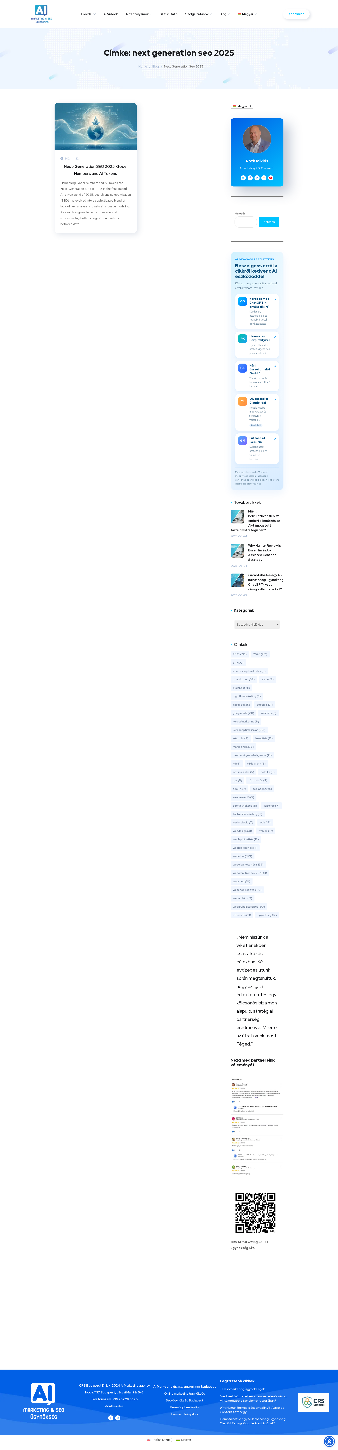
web (265, 822)
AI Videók (110, 14)
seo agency (262, 789)
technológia (243, 822)
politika (268, 772)
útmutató (242, 915)
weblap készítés (246, 839)
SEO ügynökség (188, 1387)
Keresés (240, 213)
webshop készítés (247, 890)
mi (236, 763)
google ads (243, 713)
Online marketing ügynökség (184, 1393)
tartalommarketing (247, 814)
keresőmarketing (246, 721)
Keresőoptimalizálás (184, 1407)
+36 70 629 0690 (125, 1399)
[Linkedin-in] (117, 1417)
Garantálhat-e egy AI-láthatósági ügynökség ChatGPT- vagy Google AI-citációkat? (265, 582)
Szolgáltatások (197, 14)
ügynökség (267, 915)
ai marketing (244, 679)
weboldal (242, 856)
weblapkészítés (245, 847)
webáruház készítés (249, 906)
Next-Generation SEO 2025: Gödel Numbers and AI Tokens (95, 170)
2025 (240, 654)
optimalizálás (243, 772)
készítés (240, 738)
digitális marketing (247, 696)
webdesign (242, 831)
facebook (241, 704)
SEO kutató (168, 14)
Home (142, 66)
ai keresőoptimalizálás (249, 671)
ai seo (267, 679)
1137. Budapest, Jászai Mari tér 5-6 (118, 1392)
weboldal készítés (248, 864)
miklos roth (256, 763)
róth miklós (258, 780)
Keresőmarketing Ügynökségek (242, 1389)
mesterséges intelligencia (252, 755)
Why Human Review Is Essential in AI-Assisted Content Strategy (264, 553)
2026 (260, 654)
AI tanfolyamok (137, 14)
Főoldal (86, 14)
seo (239, 789)
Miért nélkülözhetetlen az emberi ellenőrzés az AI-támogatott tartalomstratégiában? (255, 520)
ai (238, 662)
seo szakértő (243, 797)
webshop (241, 881)
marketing (243, 746)
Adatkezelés (114, 1406)
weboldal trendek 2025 (250, 873)
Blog (223, 14)
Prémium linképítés (184, 1414)
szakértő (271, 805)
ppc (237, 780)
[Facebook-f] (110, 1417)
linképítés (264, 738)
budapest (241, 688)
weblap (266, 831)
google (265, 704)
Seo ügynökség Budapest (184, 1400)
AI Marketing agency (135, 1385)
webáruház (242, 898)
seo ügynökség (245, 805)
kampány (268, 713)
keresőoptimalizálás (249, 730)
